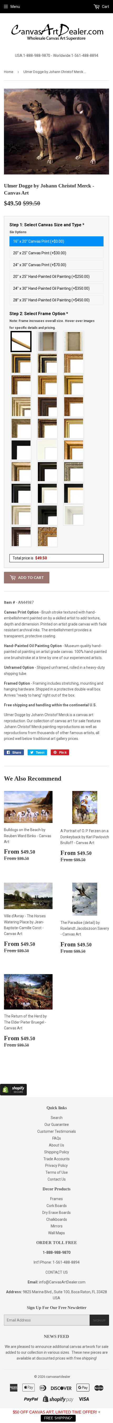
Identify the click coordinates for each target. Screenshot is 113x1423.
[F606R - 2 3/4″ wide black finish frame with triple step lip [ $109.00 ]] (21, 493)
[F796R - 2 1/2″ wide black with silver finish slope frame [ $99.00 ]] (47, 493)
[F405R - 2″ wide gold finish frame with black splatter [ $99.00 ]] (74, 428)
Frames (56, 1199)
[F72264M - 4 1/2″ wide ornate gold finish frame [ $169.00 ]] (47, 536)
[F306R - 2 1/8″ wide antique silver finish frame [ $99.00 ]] (21, 428)
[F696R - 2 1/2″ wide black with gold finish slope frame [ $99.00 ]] (74, 493)
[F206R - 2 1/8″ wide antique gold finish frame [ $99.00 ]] (74, 406)
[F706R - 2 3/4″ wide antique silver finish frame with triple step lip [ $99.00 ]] (21, 514)
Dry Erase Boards (56, 1212)
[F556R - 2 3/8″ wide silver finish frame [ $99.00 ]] (74, 471)
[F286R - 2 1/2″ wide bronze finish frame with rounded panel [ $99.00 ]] (47, 428)
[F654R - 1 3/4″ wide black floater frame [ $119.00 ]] (47, 514)
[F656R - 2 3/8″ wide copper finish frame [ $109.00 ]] (21, 384)
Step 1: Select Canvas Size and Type (46, 228)
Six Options (18, 232)
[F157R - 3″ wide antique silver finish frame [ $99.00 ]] (21, 406)
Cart (105, 6)
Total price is (30, 558)
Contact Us (57, 1179)
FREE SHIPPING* (58, 1418)
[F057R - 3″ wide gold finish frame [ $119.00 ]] (74, 384)
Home (8, 72)
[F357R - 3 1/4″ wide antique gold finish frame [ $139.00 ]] (74, 449)
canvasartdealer (58, 1377)
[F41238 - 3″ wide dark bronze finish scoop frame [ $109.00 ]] (21, 536)
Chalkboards (56, 1219)
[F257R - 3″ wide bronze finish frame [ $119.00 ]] (47, 384)
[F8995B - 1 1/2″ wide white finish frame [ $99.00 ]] (47, 449)
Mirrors (57, 1226)
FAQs (56, 1138)
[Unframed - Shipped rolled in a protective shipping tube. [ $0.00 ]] (21, 341)
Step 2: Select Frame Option (52, 320)
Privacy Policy (56, 1165)
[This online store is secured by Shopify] (13, 1094)
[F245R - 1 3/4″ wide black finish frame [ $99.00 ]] (21, 449)
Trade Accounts (56, 1159)
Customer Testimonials (56, 1131)
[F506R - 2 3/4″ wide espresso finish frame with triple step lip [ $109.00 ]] (47, 471)
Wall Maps (56, 1233)
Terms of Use (56, 1172)
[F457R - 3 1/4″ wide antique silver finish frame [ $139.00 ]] (21, 471)
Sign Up (99, 1320)
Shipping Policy (56, 1152)
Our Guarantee (56, 1124)
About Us (56, 1145)
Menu (15, 6)
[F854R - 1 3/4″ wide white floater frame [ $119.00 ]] (74, 514)
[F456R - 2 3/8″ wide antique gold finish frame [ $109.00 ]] (74, 363)
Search (57, 1118)
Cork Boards (57, 1206)
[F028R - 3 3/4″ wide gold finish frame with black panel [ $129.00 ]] (21, 363)
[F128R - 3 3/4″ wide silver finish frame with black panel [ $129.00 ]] (47, 363)
